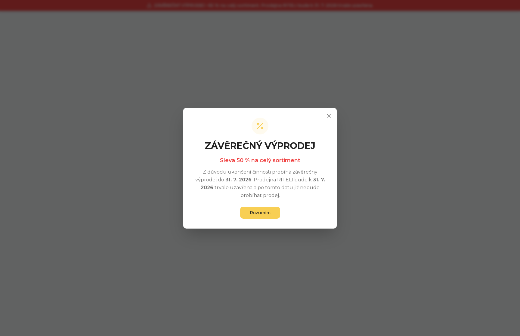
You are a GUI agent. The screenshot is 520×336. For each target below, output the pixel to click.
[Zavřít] (329, 116)
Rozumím (260, 212)
